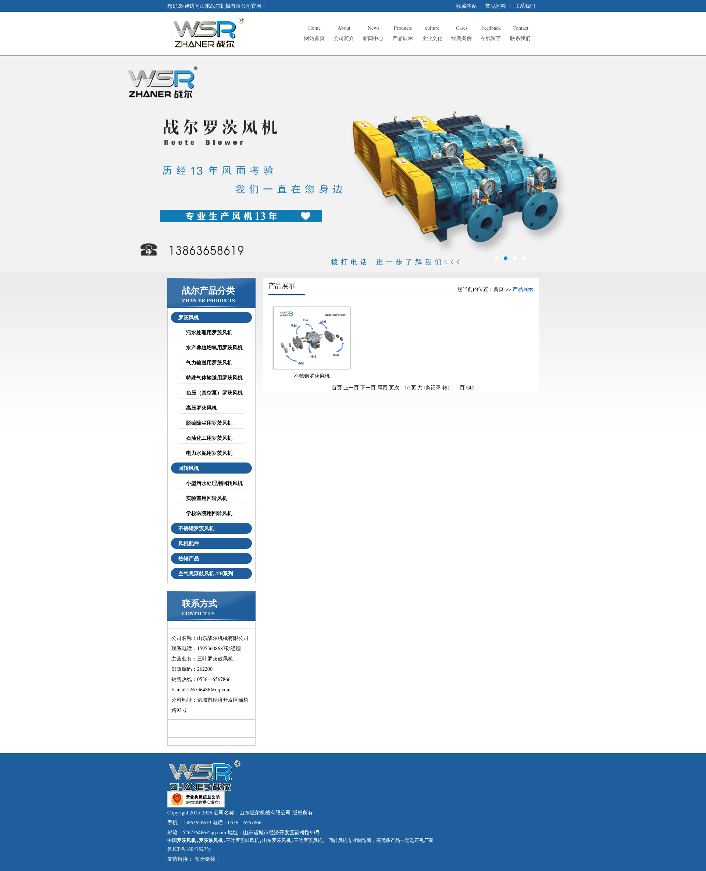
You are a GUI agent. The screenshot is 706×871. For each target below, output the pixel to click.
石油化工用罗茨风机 (207, 438)
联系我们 (524, 5)
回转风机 (188, 468)
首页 (498, 288)
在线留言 (491, 33)
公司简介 (344, 33)
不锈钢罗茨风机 (196, 528)
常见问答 (495, 5)
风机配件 (188, 543)
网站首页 (314, 33)
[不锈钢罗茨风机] (312, 365)
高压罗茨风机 (199, 407)
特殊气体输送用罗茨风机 (212, 377)
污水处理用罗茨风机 (207, 332)
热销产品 (188, 558)
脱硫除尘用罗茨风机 (207, 422)
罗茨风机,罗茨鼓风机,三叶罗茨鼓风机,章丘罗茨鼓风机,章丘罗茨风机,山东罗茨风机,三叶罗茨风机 (353, 164)
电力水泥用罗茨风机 (207, 453)
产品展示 (402, 33)
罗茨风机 (188, 317)
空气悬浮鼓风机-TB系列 (205, 573)
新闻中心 (373, 33)
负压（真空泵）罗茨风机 (212, 392)
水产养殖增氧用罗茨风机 (212, 347)
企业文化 (432, 33)
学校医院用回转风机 (207, 513)
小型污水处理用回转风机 (212, 483)
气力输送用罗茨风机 (207, 362)
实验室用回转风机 (204, 498)
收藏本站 (466, 5)
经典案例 (461, 33)
